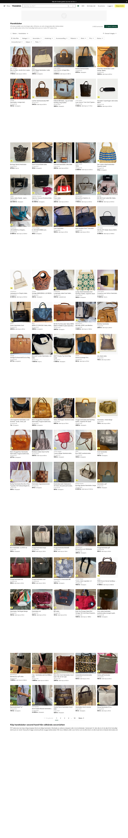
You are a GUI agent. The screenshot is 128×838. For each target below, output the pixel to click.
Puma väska (57, 198)
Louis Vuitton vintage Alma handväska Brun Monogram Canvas (64, 70)
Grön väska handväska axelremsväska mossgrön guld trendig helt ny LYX (106, 612)
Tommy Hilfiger (36, 228)
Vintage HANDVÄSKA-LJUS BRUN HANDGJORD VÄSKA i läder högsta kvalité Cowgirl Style (42, 293)
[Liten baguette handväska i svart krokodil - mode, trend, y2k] (20, 408)
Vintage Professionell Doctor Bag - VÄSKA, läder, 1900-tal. (20, 357)
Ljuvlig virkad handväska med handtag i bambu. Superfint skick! (85, 292)
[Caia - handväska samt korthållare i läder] (42, 663)
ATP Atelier (100, 228)
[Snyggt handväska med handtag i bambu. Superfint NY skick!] (85, 408)
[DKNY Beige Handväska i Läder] (42, 57)
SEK (83, 6)
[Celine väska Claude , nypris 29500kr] (20, 184)
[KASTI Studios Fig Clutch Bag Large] (64, 344)
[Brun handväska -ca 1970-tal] (20, 536)
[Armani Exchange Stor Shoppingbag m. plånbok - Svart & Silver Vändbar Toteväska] (85, 344)
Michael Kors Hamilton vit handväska (82, 198)
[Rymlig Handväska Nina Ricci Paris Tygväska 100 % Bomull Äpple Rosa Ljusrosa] (20, 472)
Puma (55, 196)
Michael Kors (78, 196)
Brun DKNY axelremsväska (83, 453)
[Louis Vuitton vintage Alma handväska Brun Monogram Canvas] (64, 57)
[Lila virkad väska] (107, 344)
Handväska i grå (101, 484)
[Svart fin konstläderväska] (42, 152)
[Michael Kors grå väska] (20, 663)
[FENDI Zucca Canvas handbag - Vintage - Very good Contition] (107, 567)
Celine (11, 196)
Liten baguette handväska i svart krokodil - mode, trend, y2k (19, 420)
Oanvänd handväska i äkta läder (63, 164)
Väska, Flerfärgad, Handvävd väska (64, 419)
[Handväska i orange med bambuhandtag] (20, 89)
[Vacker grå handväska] (107, 663)
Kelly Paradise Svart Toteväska (84, 228)
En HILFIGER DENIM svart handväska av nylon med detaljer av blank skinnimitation (41, 230)
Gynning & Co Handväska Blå (62, 579)
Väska (77, 166)
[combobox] (46, 6)
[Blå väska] (64, 599)
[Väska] (85, 152)
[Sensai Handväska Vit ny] (107, 695)
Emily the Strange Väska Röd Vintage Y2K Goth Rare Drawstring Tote (85, 612)
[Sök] (68, 5)
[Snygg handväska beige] (42, 536)
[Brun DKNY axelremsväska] (85, 440)
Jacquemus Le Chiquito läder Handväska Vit (18, 293)
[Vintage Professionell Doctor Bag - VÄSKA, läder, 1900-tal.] (20, 344)
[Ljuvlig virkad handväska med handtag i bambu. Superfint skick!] (85, 280)
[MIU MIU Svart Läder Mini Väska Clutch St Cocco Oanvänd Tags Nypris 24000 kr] (107, 184)
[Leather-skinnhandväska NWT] (42, 89)
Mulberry (66, 730)
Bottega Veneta (79, 483)
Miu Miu (99, 196)
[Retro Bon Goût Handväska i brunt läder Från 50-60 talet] (64, 663)
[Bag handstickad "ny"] (20, 695)
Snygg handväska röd (16, 579)
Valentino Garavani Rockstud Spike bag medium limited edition (42, 198)
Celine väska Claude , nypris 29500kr (18, 198)
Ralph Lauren (78, 164)
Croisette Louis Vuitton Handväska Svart (107, 293)
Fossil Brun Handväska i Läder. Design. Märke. (106, 69)
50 (74, 718)
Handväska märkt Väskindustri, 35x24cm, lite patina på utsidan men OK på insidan (63, 485)
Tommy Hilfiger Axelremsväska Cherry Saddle (62, 453)
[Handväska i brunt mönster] (85, 695)
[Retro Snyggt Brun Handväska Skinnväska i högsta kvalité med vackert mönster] (42, 408)
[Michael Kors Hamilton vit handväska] (85, 184)
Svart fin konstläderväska (39, 164)
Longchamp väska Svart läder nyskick (62, 293)
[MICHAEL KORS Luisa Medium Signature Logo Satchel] (85, 312)
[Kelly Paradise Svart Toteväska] (85, 216)
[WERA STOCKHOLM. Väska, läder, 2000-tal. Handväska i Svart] (42, 312)
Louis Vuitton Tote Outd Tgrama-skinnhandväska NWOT (85, 102)
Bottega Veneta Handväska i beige (85, 485)
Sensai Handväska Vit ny (104, 707)
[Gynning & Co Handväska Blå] (64, 567)
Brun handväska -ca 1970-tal (18, 547)
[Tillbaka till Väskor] (11, 33)
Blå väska (56, 611)
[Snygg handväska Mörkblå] (64, 536)
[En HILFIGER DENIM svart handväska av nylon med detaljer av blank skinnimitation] (42, 216)
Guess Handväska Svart (17, 325)
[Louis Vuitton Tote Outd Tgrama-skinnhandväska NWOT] (85, 89)
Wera (33, 323)
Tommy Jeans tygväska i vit (83, 581)
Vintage (12, 100)
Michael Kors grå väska (16, 676)
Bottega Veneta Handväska (18, 164)
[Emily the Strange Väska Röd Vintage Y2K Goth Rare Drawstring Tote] (85, 599)
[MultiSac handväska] (107, 312)
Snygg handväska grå (103, 547)
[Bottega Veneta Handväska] (20, 152)
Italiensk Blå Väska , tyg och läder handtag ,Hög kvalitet (63, 101)
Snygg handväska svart (39, 579)
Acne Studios (35, 706)
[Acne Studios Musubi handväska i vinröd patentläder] (42, 695)
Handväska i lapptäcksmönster (41, 484)
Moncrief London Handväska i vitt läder (42, 357)
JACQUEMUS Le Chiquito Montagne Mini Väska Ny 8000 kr (19, 230)
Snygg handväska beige (39, 547)
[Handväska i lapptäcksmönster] (42, 472)
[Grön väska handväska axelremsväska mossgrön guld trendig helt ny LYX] (107, 599)
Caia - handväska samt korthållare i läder (42, 676)
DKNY (33, 68)
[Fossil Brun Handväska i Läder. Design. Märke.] (107, 57)
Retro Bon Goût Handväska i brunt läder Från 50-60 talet (64, 676)
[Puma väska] (64, 184)
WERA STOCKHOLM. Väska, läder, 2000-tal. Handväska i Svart (41, 325)
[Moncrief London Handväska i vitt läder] (42, 344)
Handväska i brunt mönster (83, 707)
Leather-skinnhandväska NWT (40, 100)
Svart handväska (58, 228)
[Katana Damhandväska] (85, 57)
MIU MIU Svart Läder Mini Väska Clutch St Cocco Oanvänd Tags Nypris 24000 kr (106, 198)
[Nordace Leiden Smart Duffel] (42, 440)
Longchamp (57, 291)
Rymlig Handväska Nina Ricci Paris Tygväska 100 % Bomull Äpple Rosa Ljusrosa (20, 485)
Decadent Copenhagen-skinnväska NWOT (107, 101)
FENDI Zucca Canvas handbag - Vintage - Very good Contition (106, 581)
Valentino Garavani (36, 196)
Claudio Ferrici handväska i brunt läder (63, 708)
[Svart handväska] (64, 216)
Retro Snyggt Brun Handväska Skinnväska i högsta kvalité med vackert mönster (41, 420)
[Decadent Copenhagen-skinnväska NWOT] (107, 89)
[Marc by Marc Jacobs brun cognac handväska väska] (20, 57)
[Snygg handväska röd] (20, 567)
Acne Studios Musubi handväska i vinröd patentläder (41, 708)
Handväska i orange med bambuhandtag (17, 102)
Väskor (14, 33)
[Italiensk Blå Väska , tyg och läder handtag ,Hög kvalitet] (64, 89)
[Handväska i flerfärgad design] (20, 599)
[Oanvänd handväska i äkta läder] (64, 152)
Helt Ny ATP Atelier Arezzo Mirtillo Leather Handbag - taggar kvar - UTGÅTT (107, 230)
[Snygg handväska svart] (42, 567)
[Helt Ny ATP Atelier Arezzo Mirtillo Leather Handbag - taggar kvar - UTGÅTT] (107, 216)
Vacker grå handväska (103, 675)
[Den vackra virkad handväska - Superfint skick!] (107, 152)
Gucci (61, 730)
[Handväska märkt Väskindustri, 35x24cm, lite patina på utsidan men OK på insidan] (64, 472)
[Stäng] (126, 2)
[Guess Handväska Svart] (20, 312)
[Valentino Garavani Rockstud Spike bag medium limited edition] (42, 184)
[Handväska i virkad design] (107, 408)
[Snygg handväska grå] (107, 536)
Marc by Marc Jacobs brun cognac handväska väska (20, 70)
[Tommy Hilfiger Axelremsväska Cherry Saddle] (64, 440)
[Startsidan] (16, 5)
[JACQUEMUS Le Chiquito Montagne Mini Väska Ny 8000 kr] (20, 216)
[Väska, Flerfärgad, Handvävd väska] (64, 408)
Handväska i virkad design (104, 419)
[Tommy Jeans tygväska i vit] (85, 567)
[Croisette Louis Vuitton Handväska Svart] (107, 280)
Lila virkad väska (102, 356)
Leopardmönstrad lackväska (83, 675)
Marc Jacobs (13, 68)
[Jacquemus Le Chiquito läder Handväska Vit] (20, 280)
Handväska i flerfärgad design (19, 611)
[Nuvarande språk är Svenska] (78, 5)
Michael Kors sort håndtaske (83, 549)
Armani (77, 355)
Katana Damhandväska (82, 68)
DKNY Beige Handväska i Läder (41, 70)
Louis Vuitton (57, 68)
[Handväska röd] (42, 599)
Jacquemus (13, 228)
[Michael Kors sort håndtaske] (85, 536)
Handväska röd (36, 611)
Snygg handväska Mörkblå (61, 547)
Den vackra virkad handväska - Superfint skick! (106, 165)
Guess (11, 323)
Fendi (98, 579)
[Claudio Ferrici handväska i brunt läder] (64, 695)
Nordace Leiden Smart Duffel (40, 452)
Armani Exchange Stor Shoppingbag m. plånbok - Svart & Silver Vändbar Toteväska (85, 357)
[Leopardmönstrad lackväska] (85, 663)
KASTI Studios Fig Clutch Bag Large (62, 357)
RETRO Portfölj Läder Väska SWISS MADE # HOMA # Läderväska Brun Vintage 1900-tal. (64, 325)
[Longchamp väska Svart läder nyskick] (64, 280)
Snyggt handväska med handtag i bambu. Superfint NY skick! (85, 420)
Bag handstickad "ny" (16, 707)
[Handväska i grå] (107, 472)
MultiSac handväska (103, 324)
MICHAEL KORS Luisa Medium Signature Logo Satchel (83, 325)
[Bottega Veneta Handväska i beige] (85, 472)
